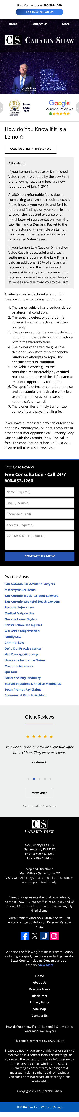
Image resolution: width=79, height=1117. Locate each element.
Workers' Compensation (22, 631)
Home (13, 24)
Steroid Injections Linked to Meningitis (33, 684)
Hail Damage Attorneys (22, 654)
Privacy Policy (40, 1002)
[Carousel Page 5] (50, 779)
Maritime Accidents (19, 666)
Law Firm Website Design (39, 1107)
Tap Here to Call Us (39, 12)
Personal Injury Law (19, 607)
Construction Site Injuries (23, 625)
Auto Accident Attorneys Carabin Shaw (35, 918)
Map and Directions (39, 869)
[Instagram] (54, 936)
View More (39, 793)
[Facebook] (25, 936)
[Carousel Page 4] (45, 779)
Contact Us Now (40, 556)
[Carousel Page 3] (39, 779)
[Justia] (44, 936)
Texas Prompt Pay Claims (23, 690)
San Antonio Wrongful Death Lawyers (32, 601)
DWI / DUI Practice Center (23, 648)
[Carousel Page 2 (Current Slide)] (34, 779)
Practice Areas (17, 576)
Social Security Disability (23, 678)
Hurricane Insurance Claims (25, 660)
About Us (39, 983)
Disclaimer (39, 996)
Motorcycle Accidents (20, 590)
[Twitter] (34, 936)
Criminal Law (14, 643)
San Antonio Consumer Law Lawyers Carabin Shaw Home (39, 40)
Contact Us (39, 24)
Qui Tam (11, 672)
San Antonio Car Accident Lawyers (30, 584)
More (66, 24)
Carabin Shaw (52, 1091)
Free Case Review (19, 467)
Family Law (13, 637)
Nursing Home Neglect (21, 619)
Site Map (39, 1009)
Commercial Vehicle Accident (26, 695)
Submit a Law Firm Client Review (39, 806)
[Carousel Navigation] (39, 778)
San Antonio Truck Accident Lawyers (31, 596)
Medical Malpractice (19, 613)
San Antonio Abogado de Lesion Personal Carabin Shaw (39, 922)
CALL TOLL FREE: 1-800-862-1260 (30, 148)
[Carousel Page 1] (28, 779)
